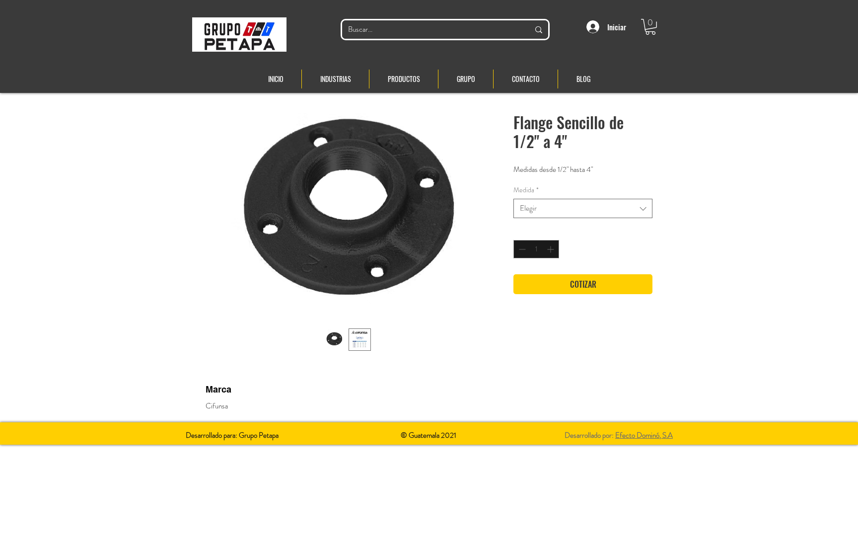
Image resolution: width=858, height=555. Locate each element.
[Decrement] (521, 249)
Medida (526, 190)
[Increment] (551, 249)
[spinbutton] (536, 249)
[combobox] (582, 208)
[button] (650, 27)
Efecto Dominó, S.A (644, 435)
